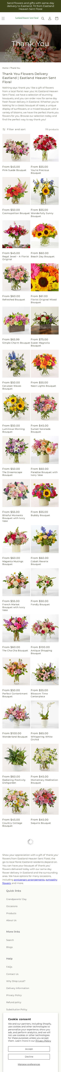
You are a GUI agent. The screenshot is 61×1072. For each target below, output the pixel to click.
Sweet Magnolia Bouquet (40, 344)
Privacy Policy (43, 1040)
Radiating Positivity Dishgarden (14, 781)
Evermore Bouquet (13, 912)
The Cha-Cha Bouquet (15, 650)
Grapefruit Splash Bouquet (41, 954)
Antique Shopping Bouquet (41, 652)
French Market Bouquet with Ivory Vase (13, 607)
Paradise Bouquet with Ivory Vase (44, 473)
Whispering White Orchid (42, 738)
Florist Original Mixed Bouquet (43, 301)
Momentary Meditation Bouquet (44, 781)
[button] (42, 18)
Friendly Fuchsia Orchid (40, 870)
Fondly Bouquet (40, 604)
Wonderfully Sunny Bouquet (42, 214)
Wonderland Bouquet (15, 736)
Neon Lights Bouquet (43, 385)
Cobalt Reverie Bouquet (39, 563)
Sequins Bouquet (41, 823)
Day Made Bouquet (13, 869)
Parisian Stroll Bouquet (44, 912)
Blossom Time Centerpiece (39, 695)
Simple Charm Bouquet (16, 342)
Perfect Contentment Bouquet (15, 695)
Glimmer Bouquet (13, 995)
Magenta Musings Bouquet (12, 563)
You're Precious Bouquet (40, 171)
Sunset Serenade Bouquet (41, 430)
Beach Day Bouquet (42, 256)
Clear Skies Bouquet (43, 995)
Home (5, 68)
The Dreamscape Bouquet (12, 473)
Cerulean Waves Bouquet (11, 387)
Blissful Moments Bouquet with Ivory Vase (13, 518)
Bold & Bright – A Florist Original (12, 954)
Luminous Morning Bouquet (13, 430)
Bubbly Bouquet (40, 515)
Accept (29, 1049)
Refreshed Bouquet (13, 299)
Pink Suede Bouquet (14, 170)
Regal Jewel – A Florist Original (15, 258)
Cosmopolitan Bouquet (16, 213)
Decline (29, 1056)
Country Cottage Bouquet (12, 824)
